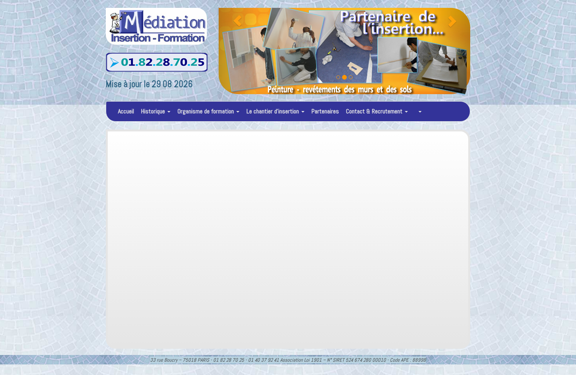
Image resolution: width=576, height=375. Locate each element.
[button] (237, 51)
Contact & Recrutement (375, 111)
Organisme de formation (206, 111)
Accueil (126, 111)
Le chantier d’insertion (273, 111)
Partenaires (325, 111)
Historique (154, 111)
